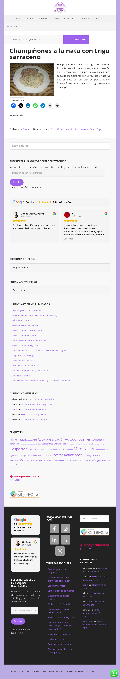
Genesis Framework (49, 672)
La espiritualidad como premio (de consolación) (34, 315)
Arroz (28, 440)
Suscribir (17, 182)
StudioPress (68, 672)
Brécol (38, 444)
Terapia (68, 461)
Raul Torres (88, 621)
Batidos (99, 439)
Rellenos (97, 455)
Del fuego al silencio (21, 375)
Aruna (34, 439)
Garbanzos (53, 450)
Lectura (61, 449)
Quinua (48, 456)
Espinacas (32, 449)
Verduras (89, 460)
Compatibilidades (73, 444)
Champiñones (57, 129)
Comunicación (86, 444)
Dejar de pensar (98, 444)
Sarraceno (84, 129)
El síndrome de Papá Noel (24, 335)
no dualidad (39, 456)
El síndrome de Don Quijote (25, 345)
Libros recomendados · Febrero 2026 (29, 340)
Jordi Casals (15, 479)
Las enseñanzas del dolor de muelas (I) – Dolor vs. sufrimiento (41, 380)
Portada (10, 26)
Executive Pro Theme (30, 672)
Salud (32, 461)
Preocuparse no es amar (23, 365)
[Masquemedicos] (24, 476)
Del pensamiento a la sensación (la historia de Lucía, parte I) (40, 350)
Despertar (18, 448)
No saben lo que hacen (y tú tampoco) (30, 370)
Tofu (74, 461)
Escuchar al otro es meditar (25, 325)
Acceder (90, 672)
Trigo (99, 129)
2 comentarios (78, 39)
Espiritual (42, 449)
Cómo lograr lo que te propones (27, 310)
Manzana (69, 450)
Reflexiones (73, 455)
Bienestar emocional (27, 444)
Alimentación (18, 439)
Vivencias (106, 460)
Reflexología (87, 456)
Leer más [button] (68, 239)
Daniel (15, 409)
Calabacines (47, 443)
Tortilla (79, 461)
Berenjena (14, 444)
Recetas (26, 129)
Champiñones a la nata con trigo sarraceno (59, 53)
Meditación (84, 449)
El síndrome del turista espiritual (27, 330)
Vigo (97, 460)
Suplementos (46, 460)
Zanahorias (14, 465)
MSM (29, 456)
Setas (92, 129)
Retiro (24, 460)
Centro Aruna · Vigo (60, 7)
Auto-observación (51, 439)
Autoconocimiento (80, 439)
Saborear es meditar (21, 320)
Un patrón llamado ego (23, 355)
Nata (67, 129)
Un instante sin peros (22, 360)
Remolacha (14, 461)
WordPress (80, 672)
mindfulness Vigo (19, 456)
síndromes (59, 461)
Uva (83, 461)
